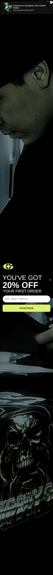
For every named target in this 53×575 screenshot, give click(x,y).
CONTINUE (26, 308)
